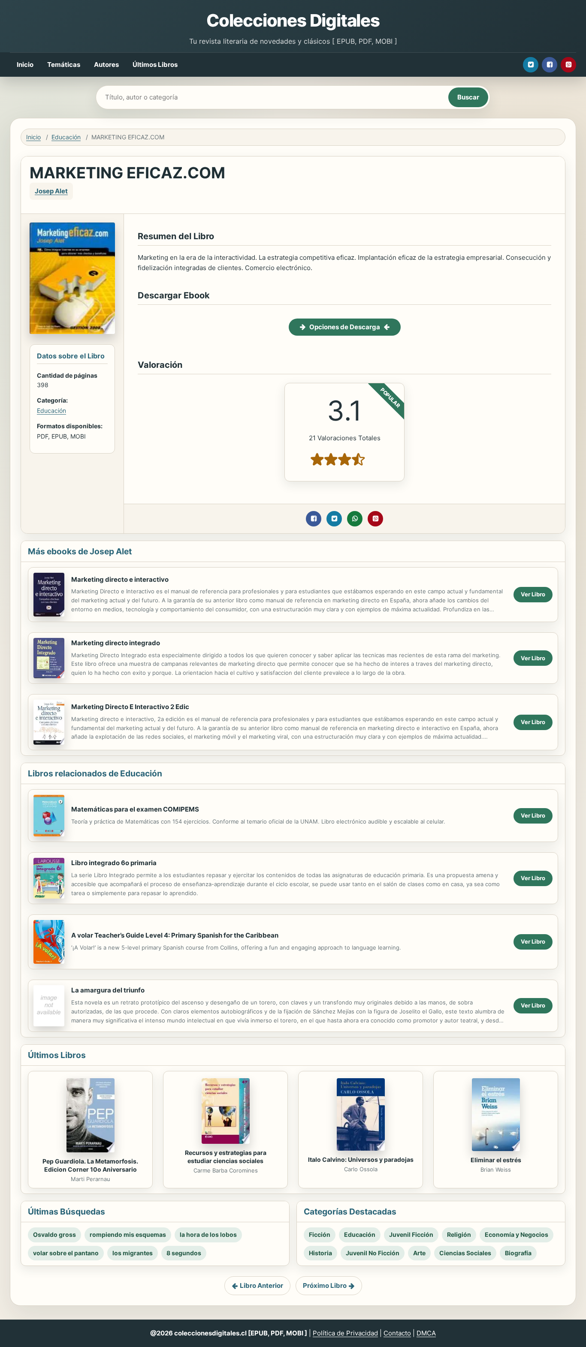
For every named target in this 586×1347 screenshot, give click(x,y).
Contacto (397, 1333)
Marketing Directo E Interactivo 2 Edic (130, 707)
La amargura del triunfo (108, 990)
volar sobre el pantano (66, 1253)
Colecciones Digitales (293, 20)
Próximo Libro (325, 1285)
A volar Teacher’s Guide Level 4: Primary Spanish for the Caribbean (174, 935)
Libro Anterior (261, 1285)
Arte (419, 1253)
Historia (320, 1253)
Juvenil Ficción (411, 1234)
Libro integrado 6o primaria (114, 863)
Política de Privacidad (345, 1333)
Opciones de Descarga (344, 327)
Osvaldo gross (54, 1234)
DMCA (426, 1333)
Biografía (518, 1253)
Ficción (319, 1234)
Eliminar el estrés (496, 1160)
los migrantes (132, 1253)
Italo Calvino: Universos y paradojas (361, 1159)
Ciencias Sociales (465, 1253)
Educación (66, 137)
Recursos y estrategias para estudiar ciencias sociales (225, 1156)
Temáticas (63, 64)
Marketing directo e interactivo (120, 579)
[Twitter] (530, 64)
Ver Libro (533, 594)
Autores (106, 64)
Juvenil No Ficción (372, 1253)
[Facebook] (549, 64)
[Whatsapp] (354, 518)
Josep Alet (51, 191)
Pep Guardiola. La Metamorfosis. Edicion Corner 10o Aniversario (90, 1165)
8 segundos (183, 1253)
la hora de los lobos (208, 1234)
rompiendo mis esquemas (128, 1234)
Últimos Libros (155, 64)
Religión (459, 1234)
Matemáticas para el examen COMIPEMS (135, 809)
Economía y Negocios (516, 1234)
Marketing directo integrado (115, 643)
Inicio (25, 64)
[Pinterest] (568, 64)
